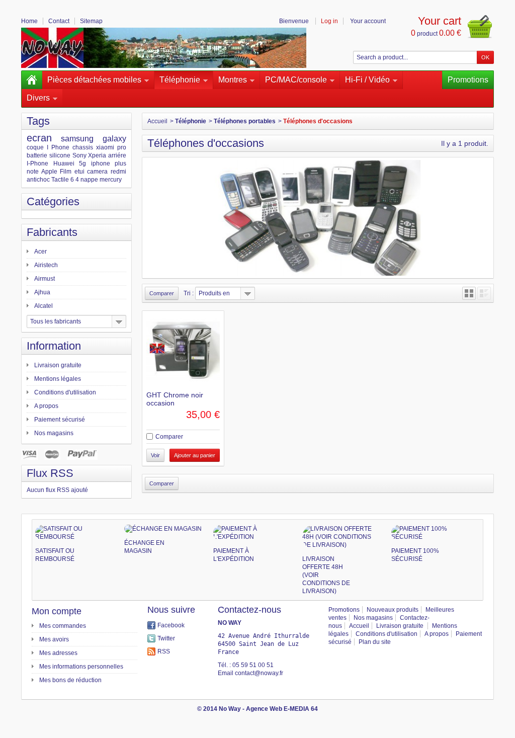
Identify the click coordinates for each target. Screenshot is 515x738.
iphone (100, 163)
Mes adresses (58, 653)
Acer (40, 251)
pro (121, 147)
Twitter (166, 638)
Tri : (189, 293)
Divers (38, 98)
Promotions (468, 79)
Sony (79, 155)
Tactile (60, 179)
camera (97, 171)
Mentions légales (57, 378)
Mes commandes (62, 625)
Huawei (63, 163)
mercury (111, 179)
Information (54, 346)
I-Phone (37, 163)
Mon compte (56, 611)
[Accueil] (32, 80)
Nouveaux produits (392, 609)
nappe (89, 179)
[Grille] (469, 293)
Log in (329, 21)
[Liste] (484, 293)
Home (29, 21)
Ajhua (42, 292)
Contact (58, 21)
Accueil (157, 121)
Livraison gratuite (57, 365)
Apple (49, 171)
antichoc (38, 179)
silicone (59, 155)
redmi (118, 171)
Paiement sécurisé (59, 419)
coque (35, 147)
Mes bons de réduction (70, 680)
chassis (82, 147)
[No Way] (163, 48)
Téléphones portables (245, 121)
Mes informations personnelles (81, 666)
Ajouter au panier (194, 455)
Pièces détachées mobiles (94, 79)
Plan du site (375, 641)
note (33, 171)
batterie (37, 155)
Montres (232, 79)
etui (79, 171)
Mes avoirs (54, 639)
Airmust (44, 278)
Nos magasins (53, 433)
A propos (46, 405)
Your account (368, 21)
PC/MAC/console (296, 79)
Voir (155, 455)
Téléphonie (179, 79)
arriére (117, 155)
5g (82, 163)
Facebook (171, 625)
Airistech (46, 265)
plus (120, 163)
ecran (39, 137)
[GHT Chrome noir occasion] (183, 351)
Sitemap (91, 21)
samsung (77, 138)
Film (65, 171)
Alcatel (43, 305)
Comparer (169, 436)
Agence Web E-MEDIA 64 (282, 708)
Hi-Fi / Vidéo (367, 79)
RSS (163, 651)
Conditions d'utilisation (65, 392)
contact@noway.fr (259, 673)
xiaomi (105, 147)
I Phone (58, 147)
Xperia (97, 155)
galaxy (114, 138)
